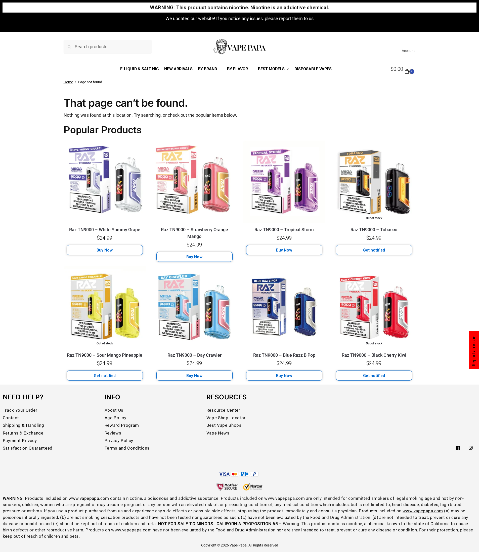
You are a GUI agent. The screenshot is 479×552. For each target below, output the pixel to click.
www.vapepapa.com (89, 498)
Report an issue (473, 350)
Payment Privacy (20, 440)
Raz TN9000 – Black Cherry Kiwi (374, 355)
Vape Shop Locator (226, 417)
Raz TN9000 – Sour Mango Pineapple (104, 355)
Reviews (113, 433)
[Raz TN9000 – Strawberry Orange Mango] (194, 182)
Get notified (374, 250)
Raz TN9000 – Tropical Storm (284, 229)
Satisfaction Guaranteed (28, 448)
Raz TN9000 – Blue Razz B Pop (284, 355)
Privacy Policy (119, 440)
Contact (11, 417)
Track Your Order (20, 410)
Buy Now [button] (105, 250)
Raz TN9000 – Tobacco (374, 229)
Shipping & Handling (23, 425)
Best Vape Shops (224, 425)
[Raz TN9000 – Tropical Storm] (284, 182)
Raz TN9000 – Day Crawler (194, 355)
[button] (403, 69)
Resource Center (223, 410)
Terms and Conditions (127, 448)
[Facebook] (458, 448)
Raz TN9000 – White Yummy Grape (104, 229)
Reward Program (122, 425)
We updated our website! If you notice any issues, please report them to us (239, 18)
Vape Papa (238, 545)
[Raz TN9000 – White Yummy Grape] (105, 182)
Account (408, 51)
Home (68, 82)
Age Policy (115, 417)
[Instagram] (471, 448)
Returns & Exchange (23, 433)
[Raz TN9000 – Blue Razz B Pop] (284, 307)
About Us (114, 410)
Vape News (218, 433)
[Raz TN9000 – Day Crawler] (194, 307)
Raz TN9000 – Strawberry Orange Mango (194, 233)
